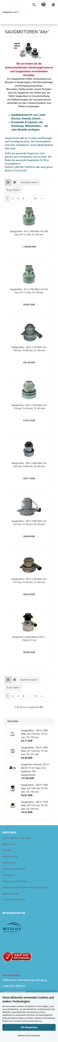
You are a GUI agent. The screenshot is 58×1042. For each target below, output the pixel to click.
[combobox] (29, 182)
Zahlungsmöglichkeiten (15, 881)
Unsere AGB (8, 862)
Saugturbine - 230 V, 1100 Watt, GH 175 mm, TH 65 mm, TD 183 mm (28, 407)
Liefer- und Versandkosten (16, 837)
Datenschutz (9, 844)
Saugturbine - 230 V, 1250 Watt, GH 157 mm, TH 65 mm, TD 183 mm (28, 581)
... (29, 198)
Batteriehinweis (10, 893)
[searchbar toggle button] (34, 5)
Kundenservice (10, 856)
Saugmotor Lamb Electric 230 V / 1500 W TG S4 (28, 638)
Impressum (8, 875)
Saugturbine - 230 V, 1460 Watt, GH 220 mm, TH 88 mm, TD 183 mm (28, 465)
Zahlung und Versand (13, 869)
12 (35, 198)
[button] (8, 182)
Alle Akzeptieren (29, 1027)
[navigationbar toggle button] (53, 5)
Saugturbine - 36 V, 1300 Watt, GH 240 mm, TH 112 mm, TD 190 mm (29, 233)
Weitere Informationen (29, 1035)
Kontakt (6, 850)
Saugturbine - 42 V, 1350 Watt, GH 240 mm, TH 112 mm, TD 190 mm (29, 291)
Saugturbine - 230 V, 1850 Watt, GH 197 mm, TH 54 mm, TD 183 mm (28, 523)
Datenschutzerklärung (31, 1021)
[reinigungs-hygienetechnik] (9, 12)
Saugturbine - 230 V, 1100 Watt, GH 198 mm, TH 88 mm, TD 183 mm (28, 349)
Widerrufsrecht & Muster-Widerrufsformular (25, 887)
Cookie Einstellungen (13, 899)
